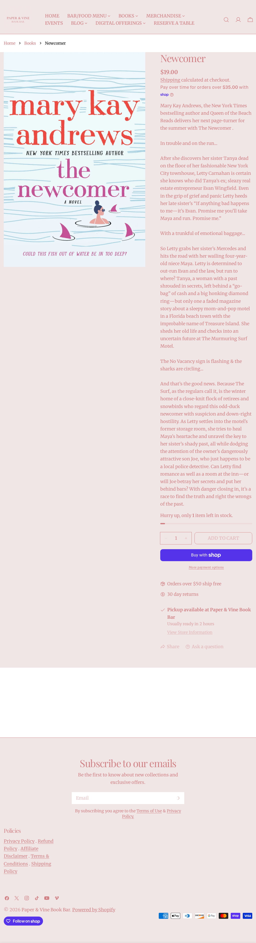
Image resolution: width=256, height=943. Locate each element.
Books (30, 43)
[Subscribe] (178, 798)
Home (9, 43)
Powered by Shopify (93, 910)
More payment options (206, 567)
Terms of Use (149, 810)
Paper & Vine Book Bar (46, 910)
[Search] (226, 20)
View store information (189, 632)
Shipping (170, 80)
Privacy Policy (19, 841)
